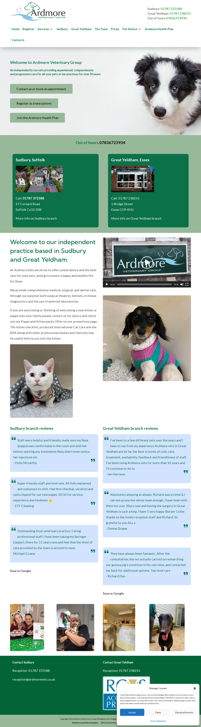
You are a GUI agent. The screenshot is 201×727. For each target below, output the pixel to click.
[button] (194, 688)
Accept (132, 712)
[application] (147, 262)
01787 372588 (171, 9)
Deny (158, 712)
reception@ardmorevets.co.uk (33, 679)
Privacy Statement (158, 721)
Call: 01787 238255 (125, 198)
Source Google (20, 571)
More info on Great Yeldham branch (136, 218)
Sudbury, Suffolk (30, 159)
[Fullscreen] (186, 284)
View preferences (184, 712)
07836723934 (176, 18)
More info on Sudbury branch (36, 218)
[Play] (107, 284)
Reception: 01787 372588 (31, 670)
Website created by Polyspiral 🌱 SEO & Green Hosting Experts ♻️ (100, 723)
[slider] (144, 284)
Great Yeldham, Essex (130, 159)
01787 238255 (180, 13)
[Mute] (181, 284)
